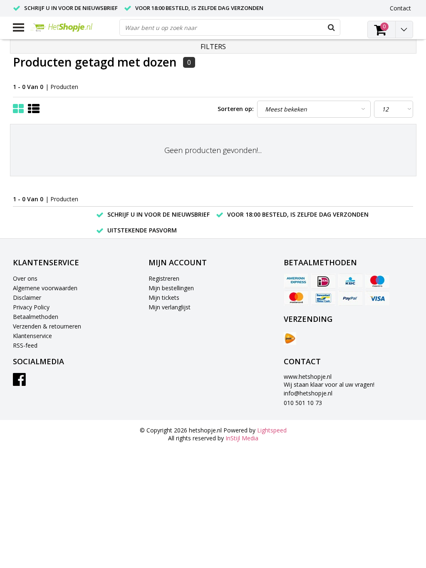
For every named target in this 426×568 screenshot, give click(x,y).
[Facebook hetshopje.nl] (19, 382)
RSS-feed (25, 345)
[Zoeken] (331, 27)
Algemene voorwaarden (45, 288)
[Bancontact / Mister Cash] (323, 298)
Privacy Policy (31, 307)
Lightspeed (272, 430)
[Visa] (377, 298)
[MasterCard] (296, 298)
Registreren (164, 278)
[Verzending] (290, 338)
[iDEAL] (323, 281)
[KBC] (350, 281)
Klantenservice (32, 336)
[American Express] (296, 281)
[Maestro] (377, 281)
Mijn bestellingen (171, 288)
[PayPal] (350, 298)
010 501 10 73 (303, 403)
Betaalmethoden (35, 317)
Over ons (25, 278)
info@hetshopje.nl (308, 393)
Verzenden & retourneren (47, 326)
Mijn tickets (164, 297)
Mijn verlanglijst (170, 307)
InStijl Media (241, 438)
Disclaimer (27, 297)
